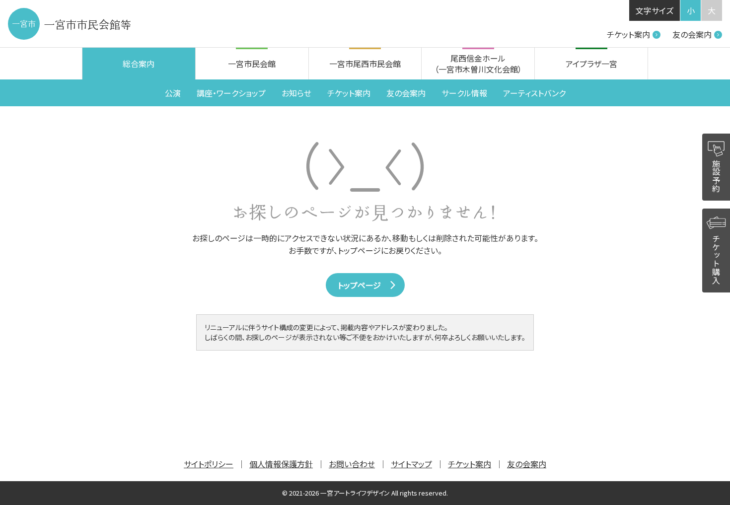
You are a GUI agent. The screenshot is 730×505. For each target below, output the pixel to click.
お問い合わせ (352, 464)
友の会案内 (692, 34)
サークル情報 (464, 93)
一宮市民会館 (252, 64)
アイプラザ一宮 (591, 64)
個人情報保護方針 (281, 464)
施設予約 (716, 175)
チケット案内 (628, 34)
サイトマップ (411, 464)
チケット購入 (716, 259)
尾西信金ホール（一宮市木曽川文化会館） (478, 63)
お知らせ (296, 93)
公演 (173, 93)
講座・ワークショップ (231, 93)
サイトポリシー (208, 464)
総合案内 (138, 64)
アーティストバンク (534, 93)
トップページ (359, 285)
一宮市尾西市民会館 (365, 64)
